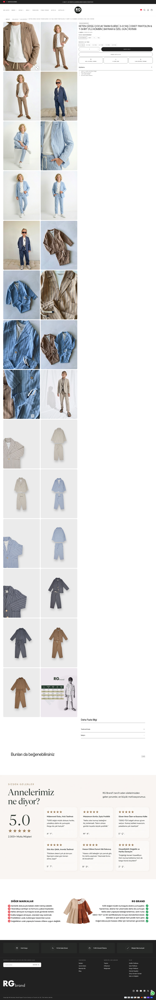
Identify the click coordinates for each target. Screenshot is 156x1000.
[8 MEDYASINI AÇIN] (37, 267)
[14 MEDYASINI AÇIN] (37, 416)
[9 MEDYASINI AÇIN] (74, 267)
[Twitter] (148, 991)
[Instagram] (134, 991)
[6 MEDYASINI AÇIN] (37, 217)
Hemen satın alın (116, 54)
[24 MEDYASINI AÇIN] (37, 664)
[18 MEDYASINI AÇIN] (37, 515)
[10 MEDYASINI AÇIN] (37, 316)
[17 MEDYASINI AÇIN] (74, 466)
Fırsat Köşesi (45, 10)
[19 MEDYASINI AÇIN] (74, 515)
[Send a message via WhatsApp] (152, 993)
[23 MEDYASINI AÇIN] (74, 615)
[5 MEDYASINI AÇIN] (74, 167)
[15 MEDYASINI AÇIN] (74, 416)
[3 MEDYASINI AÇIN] (74, 118)
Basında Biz (82, 968)
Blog (80, 971)
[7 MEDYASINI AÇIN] (74, 217)
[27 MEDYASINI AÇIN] (74, 714)
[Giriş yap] (148, 10)
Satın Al (53, 10)
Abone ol (36, 964)
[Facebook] (137, 991)
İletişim (81, 963)
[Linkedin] (144, 991)
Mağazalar (107, 968)
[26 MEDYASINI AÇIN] (37, 714)
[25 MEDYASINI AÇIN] (74, 664)
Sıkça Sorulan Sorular (135, 973)
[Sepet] (152, 10)
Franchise (35, 10)
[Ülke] (4, 2)
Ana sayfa (6, 10)
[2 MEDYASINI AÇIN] (37, 118)
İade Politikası (133, 966)
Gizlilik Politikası (133, 963)
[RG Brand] (14, 983)
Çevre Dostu (82, 966)
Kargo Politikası (133, 968)
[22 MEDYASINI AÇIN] (37, 615)
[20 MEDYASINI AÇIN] (37, 565)
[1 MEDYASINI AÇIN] (74, 68)
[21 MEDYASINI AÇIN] (74, 565)
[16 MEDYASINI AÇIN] (37, 466)
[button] (144, 10)
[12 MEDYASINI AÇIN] (37, 366)
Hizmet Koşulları (133, 971)
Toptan (106, 963)
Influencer (107, 966)
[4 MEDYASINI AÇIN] (37, 167)
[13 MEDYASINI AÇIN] (74, 366)
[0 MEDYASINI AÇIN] (37, 68)
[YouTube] (141, 991)
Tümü (143, 756)
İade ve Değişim (133, 976)
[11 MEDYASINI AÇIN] (74, 316)
